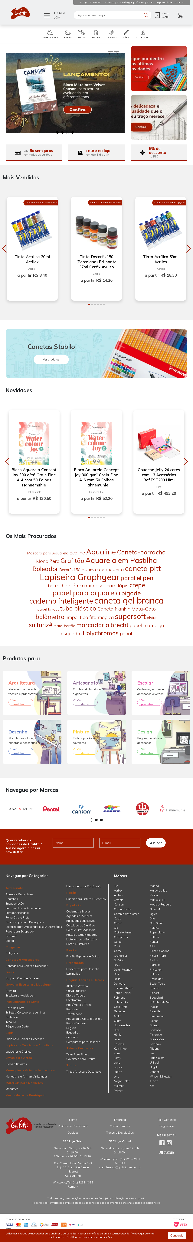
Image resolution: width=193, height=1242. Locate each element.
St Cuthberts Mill (160, 1002)
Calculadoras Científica (80, 925)
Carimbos (12, 899)
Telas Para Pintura (77, 1054)
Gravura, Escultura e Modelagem (29, 984)
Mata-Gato (144, 609)
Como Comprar (120, 1126)
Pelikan (154, 937)
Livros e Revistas (16, 1064)
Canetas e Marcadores (22, 959)
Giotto (117, 1016)
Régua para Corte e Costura (84, 1018)
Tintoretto (156, 1034)
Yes (152, 1086)
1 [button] (57, 132)
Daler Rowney (123, 969)
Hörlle (117, 1034)
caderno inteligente (61, 600)
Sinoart (154, 993)
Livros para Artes (19, 1058)
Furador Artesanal (17, 913)
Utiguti (154, 1067)
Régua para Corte (17, 1026)
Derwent (119, 983)
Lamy (117, 1058)
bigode (131, 593)
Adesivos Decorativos (19, 894)
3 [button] (67, 132)
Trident (154, 1048)
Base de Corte (15, 1008)
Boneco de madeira (102, 569)
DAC (117, 965)
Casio (117, 918)
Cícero (118, 923)
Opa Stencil (157, 923)
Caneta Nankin (113, 609)
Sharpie (155, 988)
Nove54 (155, 909)
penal (126, 633)
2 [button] (62, 132)
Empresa (120, 1120)
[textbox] (112, 15)
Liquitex (119, 1067)
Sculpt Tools (157, 983)
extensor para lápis (107, 585)
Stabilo (154, 1007)
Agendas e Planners (79, 916)
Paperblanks (158, 932)
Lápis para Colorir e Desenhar (25, 1039)
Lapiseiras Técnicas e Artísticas (29, 1045)
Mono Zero (47, 561)
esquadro (71, 633)
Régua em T (74, 1009)
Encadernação (15, 903)
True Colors (157, 1058)
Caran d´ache (122, 909)
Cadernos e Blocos (78, 911)
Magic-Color (121, 1081)
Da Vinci (119, 960)
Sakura (154, 974)
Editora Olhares (123, 988)
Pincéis (71, 950)
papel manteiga (147, 625)
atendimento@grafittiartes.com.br (120, 1167)
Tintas (71, 1065)
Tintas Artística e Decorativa (84, 1071)
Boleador (45, 569)
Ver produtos (51, 359)
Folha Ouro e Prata (18, 917)
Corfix (118, 951)
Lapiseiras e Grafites (18, 1051)
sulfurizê (40, 625)
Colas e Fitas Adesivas (80, 930)
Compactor (121, 937)
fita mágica (101, 617)
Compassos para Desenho (83, 1042)
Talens (154, 1021)
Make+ (118, 1090)
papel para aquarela (86, 592)
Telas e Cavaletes (79, 1048)
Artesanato (14, 888)
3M (116, 886)
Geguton (119, 1011)
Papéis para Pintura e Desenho (86, 899)
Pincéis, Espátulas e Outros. (83, 956)
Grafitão (72, 560)
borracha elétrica (66, 585)
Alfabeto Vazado (77, 986)
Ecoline (77, 553)
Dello (117, 979)
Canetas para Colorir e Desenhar (26, 966)
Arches (118, 895)
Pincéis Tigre (158, 955)
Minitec (154, 895)
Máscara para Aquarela (47, 553)
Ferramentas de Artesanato (23, 908)
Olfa (152, 918)
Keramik (119, 1044)
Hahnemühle (122, 1025)
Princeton (156, 969)
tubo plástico (78, 608)
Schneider (156, 979)
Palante (154, 927)
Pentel (154, 941)
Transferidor (74, 1014)
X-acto (154, 1081)
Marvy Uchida (158, 890)
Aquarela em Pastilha (121, 560)
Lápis (10, 1033)
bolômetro (50, 617)
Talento (154, 1025)
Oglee (154, 914)
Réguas (71, 1028)
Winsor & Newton (161, 1076)
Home (73, 1120)
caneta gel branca (129, 600)
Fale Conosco (167, 1120)
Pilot (152, 946)
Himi (116, 1030)
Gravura (11, 991)
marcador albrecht (102, 625)
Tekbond (155, 1030)
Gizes (10, 972)
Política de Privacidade (73, 1126)
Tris (152, 1053)
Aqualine (101, 551)
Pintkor (154, 960)
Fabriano (119, 997)
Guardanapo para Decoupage (25, 922)
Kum (117, 1053)
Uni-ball (154, 1062)
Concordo (176, 1235)
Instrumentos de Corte (23, 1001)
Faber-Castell (122, 993)
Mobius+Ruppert (160, 904)
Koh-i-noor (121, 1048)
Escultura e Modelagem (20, 995)
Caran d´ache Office (126, 914)
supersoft (130, 616)
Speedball (156, 997)
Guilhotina (12, 1017)
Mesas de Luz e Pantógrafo (26, 1095)
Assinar (156, 843)
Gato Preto (121, 1007)
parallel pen (137, 578)
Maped (154, 886)
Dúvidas (73, 1132)
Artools (118, 900)
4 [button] (72, 132)
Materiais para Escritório (81, 939)
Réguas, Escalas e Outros (85, 980)
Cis (116, 927)
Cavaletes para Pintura (80, 1059)
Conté (118, 941)
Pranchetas (75, 963)
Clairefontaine (123, 932)
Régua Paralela (76, 1023)
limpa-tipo (77, 617)
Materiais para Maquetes (24, 1083)
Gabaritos (72, 1037)
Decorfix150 (69, 569)
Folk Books (121, 1002)
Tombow (155, 1044)
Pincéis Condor (159, 951)
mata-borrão (64, 625)
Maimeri (119, 1086)
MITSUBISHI (157, 900)
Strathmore (157, 1016)
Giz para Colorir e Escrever (23, 978)
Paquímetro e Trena (79, 1005)
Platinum (155, 965)
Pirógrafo (11, 936)
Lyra (116, 1076)
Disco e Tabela (75, 995)
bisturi (152, 617)
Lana (117, 1062)
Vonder (154, 1072)
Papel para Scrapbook (20, 931)
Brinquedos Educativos (80, 920)
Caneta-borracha (141, 552)
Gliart (117, 1021)
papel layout (48, 609)
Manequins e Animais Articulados (30, 1070)
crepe (137, 585)
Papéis (71, 893)
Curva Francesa (76, 991)
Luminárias (73, 973)
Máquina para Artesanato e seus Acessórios (34, 927)
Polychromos (101, 633)
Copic (117, 946)
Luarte (118, 1072)
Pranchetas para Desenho (82, 969)
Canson (119, 904)
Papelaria (73, 905)
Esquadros (73, 1032)
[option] (65, 93)
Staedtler (155, 1011)
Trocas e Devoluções (120, 1132)
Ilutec (117, 1039)
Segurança (166, 1126)
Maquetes (12, 1089)
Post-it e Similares (77, 944)
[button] (4, 249)
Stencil (10, 940)
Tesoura (11, 1022)
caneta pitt (143, 568)
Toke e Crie (157, 1039)
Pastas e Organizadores (81, 934)
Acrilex (118, 890)
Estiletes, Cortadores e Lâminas (25, 1012)
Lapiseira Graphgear (79, 576)
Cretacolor (120, 955)
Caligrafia (13, 947)
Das (116, 974)
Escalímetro (73, 1000)
